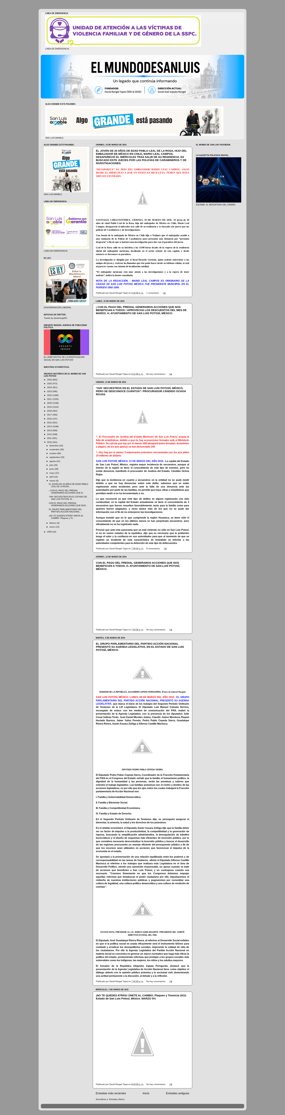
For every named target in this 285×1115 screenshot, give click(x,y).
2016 (49, 419)
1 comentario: (153, 293)
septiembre (55, 457)
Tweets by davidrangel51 (55, 318)
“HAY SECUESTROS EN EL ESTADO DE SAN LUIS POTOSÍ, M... (68, 498)
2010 (49, 442)
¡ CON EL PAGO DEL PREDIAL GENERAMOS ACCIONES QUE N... (66, 491)
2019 (49, 407)
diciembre (54, 446)
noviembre (54, 449)
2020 (49, 403)
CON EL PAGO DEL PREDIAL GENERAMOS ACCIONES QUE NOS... (68, 504)
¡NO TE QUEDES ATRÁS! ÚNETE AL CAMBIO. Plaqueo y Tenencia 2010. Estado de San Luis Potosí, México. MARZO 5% (141, 997)
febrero (53, 523)
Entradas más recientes (111, 1093)
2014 (49, 426)
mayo (52, 473)
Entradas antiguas (177, 1093)
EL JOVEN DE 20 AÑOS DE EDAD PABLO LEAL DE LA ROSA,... (68, 485)
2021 (49, 399)
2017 (49, 415)
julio (51, 465)
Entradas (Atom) (117, 1099)
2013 (49, 430)
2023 (49, 391)
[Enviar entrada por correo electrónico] (164, 293)
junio (51, 469)
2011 (49, 438)
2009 (49, 532)
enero (52, 527)
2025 (49, 383)
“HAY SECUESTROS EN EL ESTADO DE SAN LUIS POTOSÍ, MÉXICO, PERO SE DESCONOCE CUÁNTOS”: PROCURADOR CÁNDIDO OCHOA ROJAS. (141, 391)
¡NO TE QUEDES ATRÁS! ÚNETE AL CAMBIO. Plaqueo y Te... (66, 517)
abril (51, 477)
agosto (52, 461)
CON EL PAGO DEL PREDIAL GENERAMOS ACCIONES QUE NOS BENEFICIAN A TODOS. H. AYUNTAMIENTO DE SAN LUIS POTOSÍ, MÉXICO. (138, 565)
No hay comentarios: (156, 374)
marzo (52, 481)
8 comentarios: (153, 548)
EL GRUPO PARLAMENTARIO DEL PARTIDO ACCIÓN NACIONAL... (65, 510)
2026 (49, 380)
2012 (49, 434)
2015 (49, 423)
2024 (49, 387)
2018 (49, 411)
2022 (49, 395)
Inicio (146, 1093)
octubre (53, 453)
